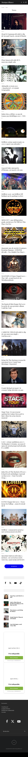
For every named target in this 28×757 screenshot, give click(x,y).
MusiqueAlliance (7, 2)
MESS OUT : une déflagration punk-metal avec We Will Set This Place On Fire (13, 222)
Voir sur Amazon (14, 657)
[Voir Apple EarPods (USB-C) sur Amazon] (14, 640)
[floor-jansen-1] (6, 610)
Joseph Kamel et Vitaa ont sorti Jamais (16, 617)
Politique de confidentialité (7, 710)
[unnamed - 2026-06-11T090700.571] (14, 459)
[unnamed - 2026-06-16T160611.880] (14, 207)
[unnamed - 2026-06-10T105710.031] (14, 543)
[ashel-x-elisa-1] (6, 603)
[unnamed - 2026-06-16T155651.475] (14, 263)
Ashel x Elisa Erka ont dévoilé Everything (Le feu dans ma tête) (16, 604)
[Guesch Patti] (14, 155)
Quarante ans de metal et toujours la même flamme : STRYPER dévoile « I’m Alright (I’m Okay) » (14, 250)
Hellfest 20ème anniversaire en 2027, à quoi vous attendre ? (12, 143)
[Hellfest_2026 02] (14, 181)
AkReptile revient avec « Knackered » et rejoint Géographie (10, 88)
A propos (3, 712)
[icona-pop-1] (6, 596)
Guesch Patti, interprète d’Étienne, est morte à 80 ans (12, 169)
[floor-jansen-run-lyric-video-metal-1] (14, 47)
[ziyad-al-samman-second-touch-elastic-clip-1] (14, 21)
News (2, 31)
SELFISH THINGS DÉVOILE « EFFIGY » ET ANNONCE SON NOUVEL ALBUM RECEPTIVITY (12, 558)
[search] (24, 731)
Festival (3, 139)
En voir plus (14, 566)
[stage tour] (14, 400)
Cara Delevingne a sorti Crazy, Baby (16, 625)
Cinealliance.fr (4, 707)
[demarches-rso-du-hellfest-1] (14, 517)
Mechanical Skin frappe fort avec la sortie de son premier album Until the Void (13, 306)
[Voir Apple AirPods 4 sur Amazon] (14, 670)
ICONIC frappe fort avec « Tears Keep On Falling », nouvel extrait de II (13, 504)
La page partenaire (5, 708)
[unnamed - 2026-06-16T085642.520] (14, 319)
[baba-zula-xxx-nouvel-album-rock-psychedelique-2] (14, 101)
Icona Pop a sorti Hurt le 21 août (17, 596)
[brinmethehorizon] (14, 347)
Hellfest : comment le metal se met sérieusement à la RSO (12, 531)
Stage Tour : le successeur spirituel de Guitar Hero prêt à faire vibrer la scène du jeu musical (12, 415)
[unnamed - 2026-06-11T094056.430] (14, 429)
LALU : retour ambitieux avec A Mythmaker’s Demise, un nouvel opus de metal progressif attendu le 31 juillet (13, 445)
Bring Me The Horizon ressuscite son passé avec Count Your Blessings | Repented (13, 362)
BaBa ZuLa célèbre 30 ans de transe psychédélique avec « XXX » (13, 116)
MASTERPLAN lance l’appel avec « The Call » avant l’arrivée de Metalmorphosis (13, 278)
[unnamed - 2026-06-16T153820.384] (14, 291)
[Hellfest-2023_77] (14, 129)
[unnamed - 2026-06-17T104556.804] (14, 235)
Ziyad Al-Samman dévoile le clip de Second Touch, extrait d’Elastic (13, 35)
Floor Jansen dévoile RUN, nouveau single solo (10, 61)
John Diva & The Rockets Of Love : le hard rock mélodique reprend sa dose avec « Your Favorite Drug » (13, 475)
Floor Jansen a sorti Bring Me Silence (16, 610)
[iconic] (14, 489)
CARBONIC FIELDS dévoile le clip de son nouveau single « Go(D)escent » (13, 334)
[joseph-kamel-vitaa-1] (6, 617)
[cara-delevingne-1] (6, 625)
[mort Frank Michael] (14, 375)
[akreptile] (14, 73)
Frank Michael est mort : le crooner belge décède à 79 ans (12, 389)
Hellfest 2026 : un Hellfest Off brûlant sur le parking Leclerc (12, 195)
